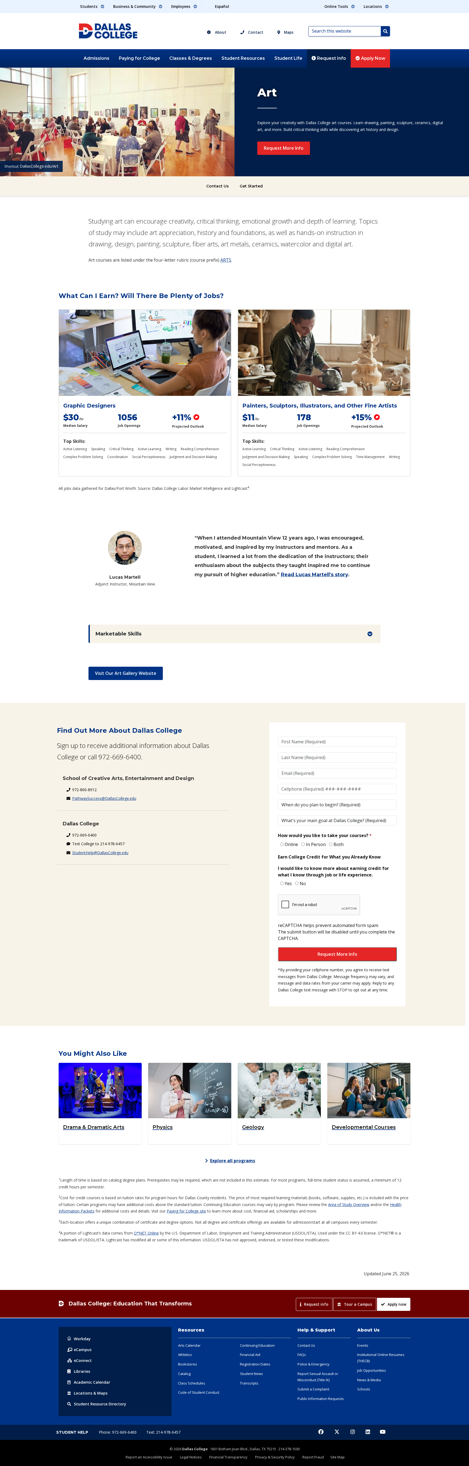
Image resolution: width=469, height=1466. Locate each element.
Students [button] (89, 6)
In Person (316, 844)
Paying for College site (186, 1211)
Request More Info (283, 148)
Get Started (251, 186)
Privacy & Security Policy (275, 1457)
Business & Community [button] (135, 6)
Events (362, 1345)
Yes (288, 884)
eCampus (82, 1349)
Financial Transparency (228, 1457)
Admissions (96, 58)
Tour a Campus (358, 1304)
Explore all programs (232, 1161)
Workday (82, 1338)
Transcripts (249, 1383)
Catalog (184, 1373)
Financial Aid (250, 1354)
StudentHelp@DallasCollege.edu (100, 852)
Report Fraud (313, 1457)
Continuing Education (257, 1345)
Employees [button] (181, 6)
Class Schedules (191, 1383)
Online (291, 844)
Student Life (288, 58)
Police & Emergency (313, 1364)
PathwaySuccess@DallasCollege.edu (104, 798)
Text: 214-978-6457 (163, 1432)
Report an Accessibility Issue (149, 1457)
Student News (251, 1373)
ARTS (225, 260)
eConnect (83, 1360)
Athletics (185, 1354)
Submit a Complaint (313, 1389)
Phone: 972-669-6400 (118, 1432)
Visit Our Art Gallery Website (125, 673)
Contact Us (217, 186)
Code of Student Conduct (198, 1392)
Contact (255, 32)
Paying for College (139, 58)
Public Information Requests (320, 1398)
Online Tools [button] (336, 6)
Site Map (337, 1457)
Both (339, 844)
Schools (363, 1389)
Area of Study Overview (348, 1204)
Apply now (397, 1304)
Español (222, 6)
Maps (288, 32)
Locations (90, 1393)
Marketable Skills (118, 634)
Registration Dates (255, 1364)
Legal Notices (191, 1457)
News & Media (369, 1379)
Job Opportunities (371, 1370)
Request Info (331, 58)
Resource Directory (100, 1404)
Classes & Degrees (190, 58)
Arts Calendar (189, 1345)
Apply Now (372, 58)
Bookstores (187, 1364)
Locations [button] (373, 6)
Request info (316, 1304)
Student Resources (243, 58)
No (303, 884)
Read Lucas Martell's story (314, 575)
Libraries (82, 1371)
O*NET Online (146, 1233)
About (220, 32)
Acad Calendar (92, 1382)
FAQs (301, 1354)
